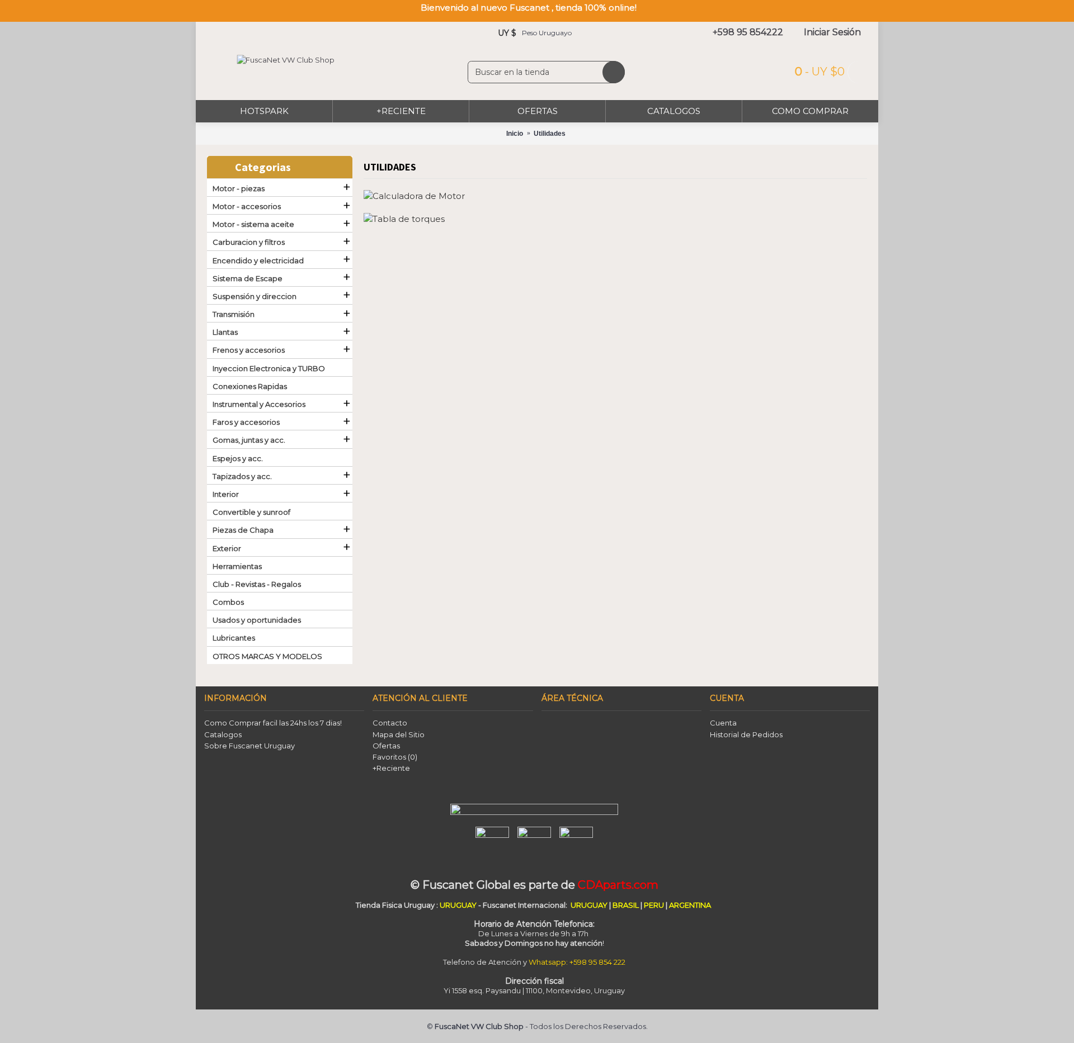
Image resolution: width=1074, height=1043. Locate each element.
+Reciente (391, 768)
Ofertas (386, 745)
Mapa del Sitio (399, 734)
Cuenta (723, 722)
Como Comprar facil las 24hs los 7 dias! (273, 722)
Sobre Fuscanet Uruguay (249, 745)
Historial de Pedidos (746, 734)
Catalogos (223, 734)
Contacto (390, 722)
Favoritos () (395, 756)
